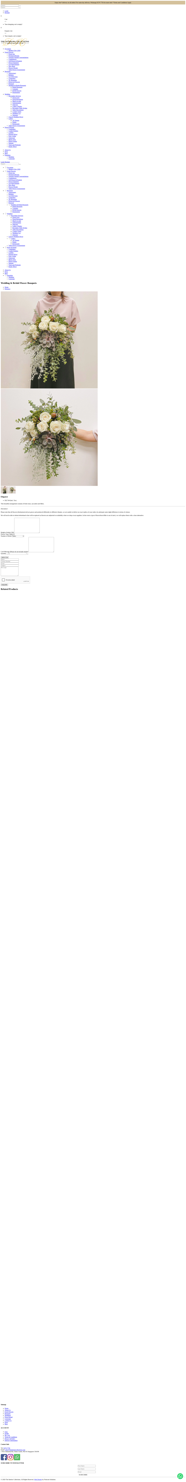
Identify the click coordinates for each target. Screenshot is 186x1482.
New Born (12, 66)
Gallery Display (17, 106)
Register (7, 12)
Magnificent (5, 1251)
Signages (15, 115)
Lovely (3, 775)
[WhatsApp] (17, 1460)
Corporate (12, 158)
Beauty (3, 918)
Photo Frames (13, 141)
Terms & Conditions (11, 1437)
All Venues (15, 120)
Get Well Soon (13, 77)
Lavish (3, 1394)
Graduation (12, 78)
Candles (11, 132)
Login (6, 11)
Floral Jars (12, 54)
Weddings (8, 1415)
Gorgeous (4, 1108)
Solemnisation (16, 103)
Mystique (4, 1061)
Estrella (4, 1346)
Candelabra (12, 129)
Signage (11, 143)
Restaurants (15, 124)
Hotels (14, 122)
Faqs (6, 1432)
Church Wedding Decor (16, 117)
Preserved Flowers (14, 82)
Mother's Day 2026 (14, 50)
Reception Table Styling (19, 108)
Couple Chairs (16, 111)
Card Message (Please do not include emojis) (14, 551)
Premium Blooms (14, 56)
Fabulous (4, 1204)
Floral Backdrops (17, 99)
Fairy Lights (12, 136)
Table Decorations (18, 110)
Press (6, 1422)
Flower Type (5, 534)
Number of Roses (6, 536)
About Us (8, 1410)
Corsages (15, 89)
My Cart (7, 1435)
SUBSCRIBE (83, 1475)
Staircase (15, 105)
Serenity (4, 870)
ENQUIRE (4, 585)
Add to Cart (5, 557)
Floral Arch (15, 98)
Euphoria (4, 1013)
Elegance (4, 680)
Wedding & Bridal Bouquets (17, 85)
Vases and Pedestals (15, 145)
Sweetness (5, 823)
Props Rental (8, 1417)
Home (6, 1408)
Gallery (11, 118)
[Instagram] (10, 1460)
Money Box (12, 139)
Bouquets (7, 1413)
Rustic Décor (13, 146)
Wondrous (5, 1156)
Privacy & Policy (10, 1439)
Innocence (5, 966)
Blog (6, 1424)
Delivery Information (11, 1440)
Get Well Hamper (14, 64)
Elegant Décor (13, 134)
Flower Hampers (14, 63)
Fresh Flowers (9, 1412)
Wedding (11, 157)
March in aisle (16, 101)
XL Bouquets (13, 80)
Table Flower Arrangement (17, 70)
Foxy (3, 1299)
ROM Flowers (16, 91)
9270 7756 (6, 1448)
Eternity (4, 632)
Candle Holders (13, 131)
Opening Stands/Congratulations (18, 57)
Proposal (11, 84)
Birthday (11, 75)
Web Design (38, 1479)
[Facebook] (4, 1460)
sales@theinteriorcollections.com (15, 1450)
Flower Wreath (13, 68)
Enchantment (6, 728)
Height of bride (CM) (7, 532)
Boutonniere (16, 92)
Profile (7, 1433)
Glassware (12, 138)
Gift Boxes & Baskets (15, 61)
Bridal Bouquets (17, 87)
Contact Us (8, 1420)
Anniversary (12, 73)
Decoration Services (15, 96)
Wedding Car (16, 113)
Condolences (12, 59)
